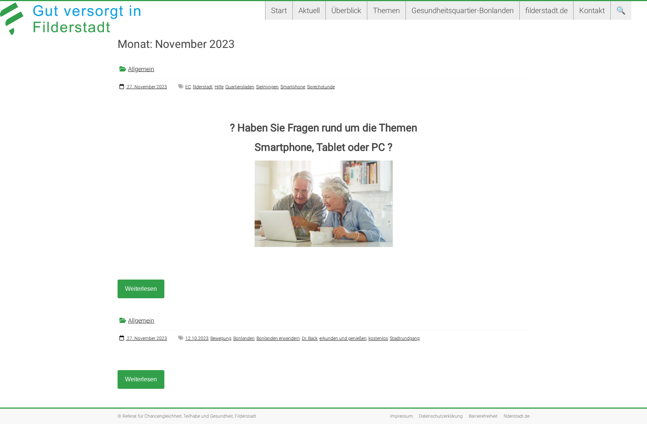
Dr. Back (310, 338)
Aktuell (309, 10)
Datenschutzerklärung (441, 416)
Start (279, 10)
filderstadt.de (546, 10)
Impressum (401, 416)
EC (188, 86)
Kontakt (592, 10)
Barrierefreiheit (483, 416)
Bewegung (220, 338)
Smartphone (292, 86)
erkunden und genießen (343, 338)
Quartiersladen (239, 86)
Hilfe (219, 86)
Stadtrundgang (405, 338)
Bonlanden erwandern (278, 338)
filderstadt (203, 86)
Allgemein (141, 69)
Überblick (346, 10)
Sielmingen (267, 86)
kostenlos (378, 338)
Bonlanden (244, 338)
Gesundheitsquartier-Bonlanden (462, 10)
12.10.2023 (197, 338)
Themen (386, 10)
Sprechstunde (321, 86)
